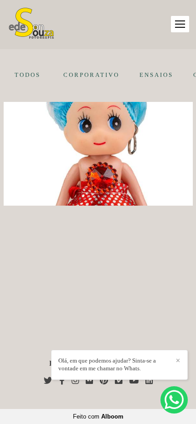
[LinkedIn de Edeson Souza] (149, 380)
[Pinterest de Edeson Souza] (104, 380)
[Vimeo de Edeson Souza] (118, 380)
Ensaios (156, 74)
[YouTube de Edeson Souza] (134, 380)
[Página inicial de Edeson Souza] (31, 24)
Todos (28, 74)
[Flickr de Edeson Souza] (89, 380)
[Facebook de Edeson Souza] (62, 380)
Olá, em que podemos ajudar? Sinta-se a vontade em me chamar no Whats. (107, 364)
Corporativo (91, 74)
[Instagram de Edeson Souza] (75, 380)
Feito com (98, 416)
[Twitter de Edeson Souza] (48, 380)
